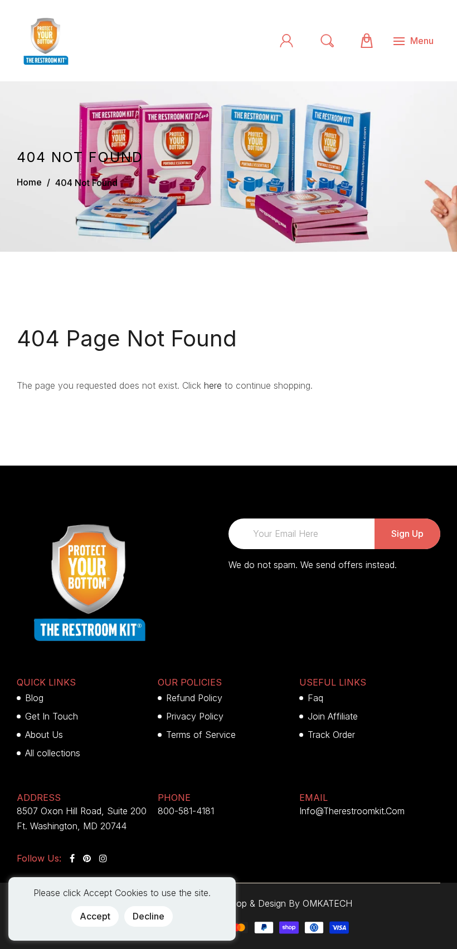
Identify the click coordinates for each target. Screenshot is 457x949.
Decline (148, 916)
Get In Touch (51, 716)
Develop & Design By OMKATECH (282, 903)
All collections (52, 753)
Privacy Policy (194, 716)
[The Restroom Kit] (44, 39)
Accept (95, 916)
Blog (34, 697)
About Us (44, 734)
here (213, 385)
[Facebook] (72, 858)
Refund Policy (194, 697)
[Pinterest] (87, 858)
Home (29, 182)
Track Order (331, 734)
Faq (315, 697)
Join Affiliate (333, 716)
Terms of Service (201, 734)
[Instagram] (103, 858)
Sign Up (407, 533)
